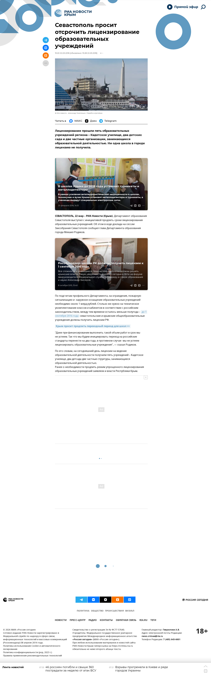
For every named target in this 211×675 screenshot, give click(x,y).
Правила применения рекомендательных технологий (32, 656)
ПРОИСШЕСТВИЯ (114, 611)
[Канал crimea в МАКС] (129, 600)
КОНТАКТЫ (106, 620)
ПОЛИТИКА (83, 611)
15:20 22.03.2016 (62, 53)
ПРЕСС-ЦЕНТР (77, 620)
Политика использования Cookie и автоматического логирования (31, 647)
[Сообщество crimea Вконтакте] (93, 600)
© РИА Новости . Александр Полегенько (70, 113)
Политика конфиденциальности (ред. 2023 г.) (27, 652)
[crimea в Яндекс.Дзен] (105, 600)
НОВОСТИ (61, 620)
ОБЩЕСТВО (97, 611)
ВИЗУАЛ (129, 611)
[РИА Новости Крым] (73, 13)
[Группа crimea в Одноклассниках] (117, 600)
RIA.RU (143, 620)
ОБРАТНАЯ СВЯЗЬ (126, 620)
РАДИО (93, 620)
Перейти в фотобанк (94, 113)
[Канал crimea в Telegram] (81, 600)
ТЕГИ (153, 620)
